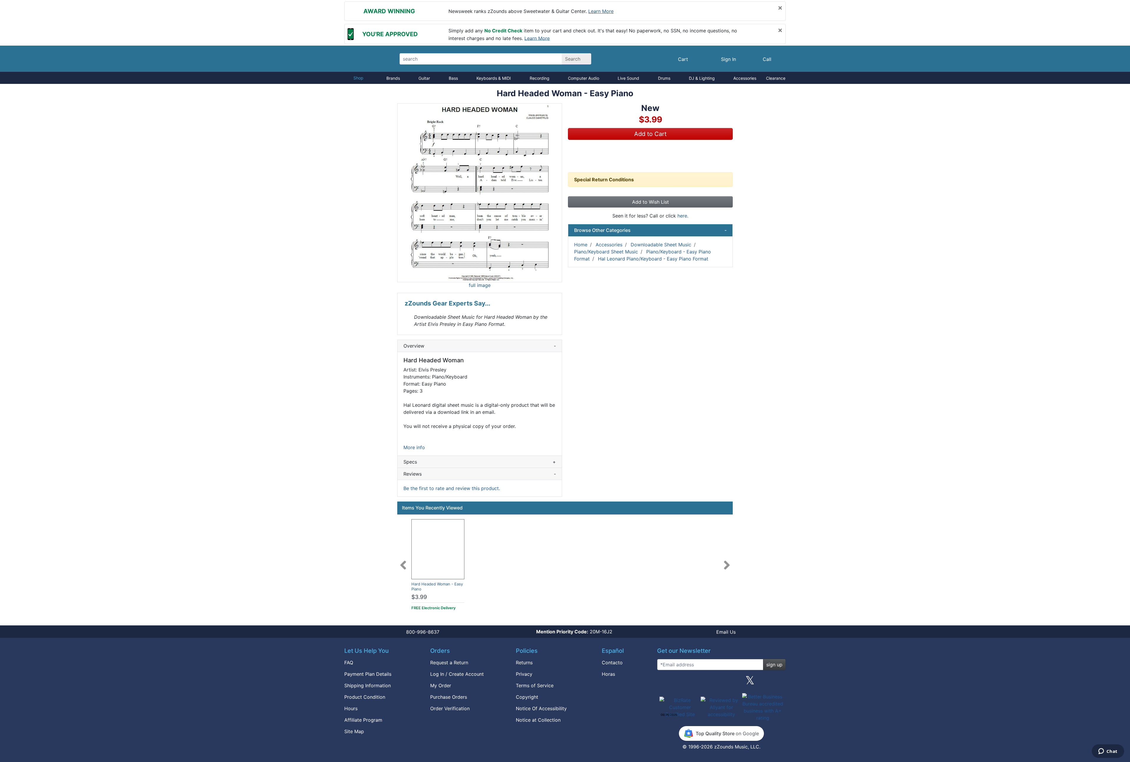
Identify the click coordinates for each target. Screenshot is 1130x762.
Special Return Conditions (604, 179)
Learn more (601, 11)
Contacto (612, 662)
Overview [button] (479, 345)
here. (682, 216)
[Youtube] (779, 682)
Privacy (524, 674)
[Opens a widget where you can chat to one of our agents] (1107, 751)
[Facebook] (692, 682)
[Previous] (403, 561)
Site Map (354, 731)
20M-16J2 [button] (574, 632)
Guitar (424, 78)
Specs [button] (479, 461)
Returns (524, 662)
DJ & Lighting (702, 78)
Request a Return (449, 662)
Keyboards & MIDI (493, 78)
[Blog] (663, 682)
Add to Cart (650, 133)
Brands (393, 78)
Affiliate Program (363, 720)
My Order (440, 685)
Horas (608, 674)
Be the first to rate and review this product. (451, 488)
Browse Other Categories (650, 230)
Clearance (775, 78)
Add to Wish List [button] (650, 202)
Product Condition (364, 697)
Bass (453, 78)
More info (414, 447)
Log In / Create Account (457, 674)
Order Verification (450, 708)
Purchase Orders (448, 697)
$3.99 (419, 597)
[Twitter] (750, 682)
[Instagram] (721, 682)
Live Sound (628, 78)
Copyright (527, 697)
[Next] (727, 561)
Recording (539, 78)
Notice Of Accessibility (541, 708)
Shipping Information (367, 685)
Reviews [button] (479, 474)
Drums (664, 78)
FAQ (348, 662)
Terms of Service (535, 685)
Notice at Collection (538, 720)
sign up (774, 665)
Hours (351, 708)
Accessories (744, 78)
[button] (480, 193)
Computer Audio (583, 78)
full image (480, 285)
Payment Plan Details (367, 674)
